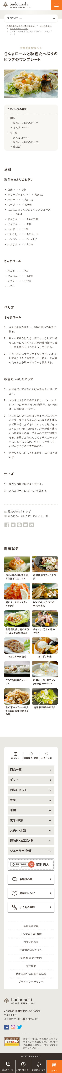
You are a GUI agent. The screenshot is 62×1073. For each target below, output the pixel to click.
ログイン (15, 758)
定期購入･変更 (31, 758)
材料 (12, 118)
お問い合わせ (31, 941)
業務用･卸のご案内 (31, 958)
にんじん (13, 515)
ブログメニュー (14, 18)
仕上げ (17, 146)
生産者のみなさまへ (31, 949)
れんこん (38, 515)
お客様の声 (26, 879)
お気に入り (46, 758)
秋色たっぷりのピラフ (25, 123)
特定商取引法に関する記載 (31, 973)
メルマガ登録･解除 (31, 934)
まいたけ (26, 515)
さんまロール (20, 127)
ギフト (14, 779)
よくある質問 (27, 907)
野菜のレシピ (27, 893)
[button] (56, 5)
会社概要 (31, 965)
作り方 (13, 132)
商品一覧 (16, 769)
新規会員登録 (31, 926)
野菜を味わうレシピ (19, 511)
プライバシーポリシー (31, 981)
